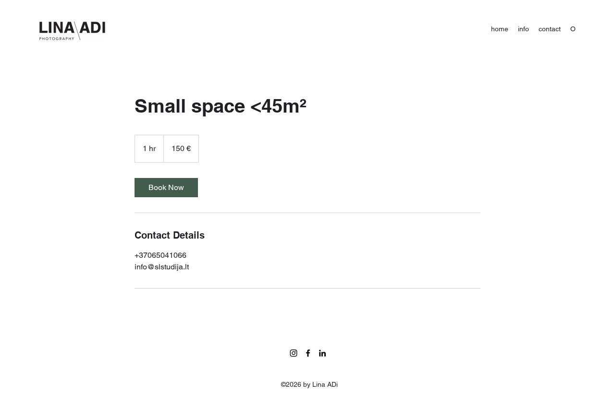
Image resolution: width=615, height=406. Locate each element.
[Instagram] (293, 353)
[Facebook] (308, 353)
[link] (166, 187)
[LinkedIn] (322, 353)
